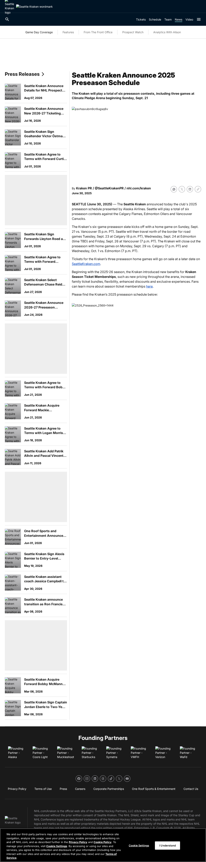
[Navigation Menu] (198, 19)
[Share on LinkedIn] (190, 189)
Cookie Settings (56, 846)
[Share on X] (182, 189)
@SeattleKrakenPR (109, 188)
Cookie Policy (102, 842)
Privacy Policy (78, 842)
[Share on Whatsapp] (174, 189)
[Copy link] (198, 189)
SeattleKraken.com (86, 264)
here (149, 286)
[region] (103, 845)
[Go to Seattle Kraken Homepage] (34, 6)
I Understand (167, 845)
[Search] (7, 19)
